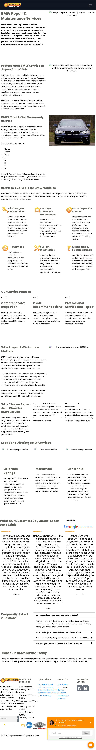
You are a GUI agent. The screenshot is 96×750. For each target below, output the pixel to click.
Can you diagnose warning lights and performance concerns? (59, 644)
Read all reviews (85, 527)
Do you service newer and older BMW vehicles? (57, 615)
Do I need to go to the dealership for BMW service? (58, 632)
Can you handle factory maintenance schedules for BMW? (62, 638)
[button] (90, 5)
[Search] (18, 719)
